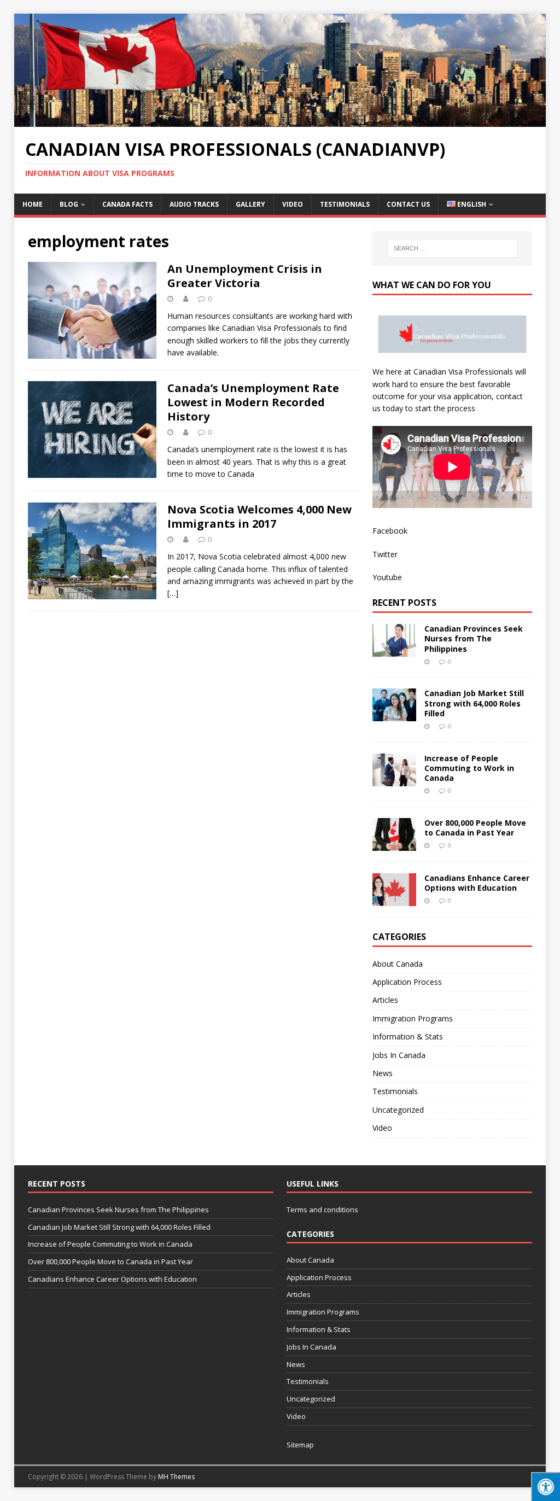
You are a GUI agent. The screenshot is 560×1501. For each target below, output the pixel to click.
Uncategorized (398, 1110)
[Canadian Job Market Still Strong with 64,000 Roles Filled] (394, 715)
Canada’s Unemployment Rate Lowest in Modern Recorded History (253, 402)
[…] (172, 593)
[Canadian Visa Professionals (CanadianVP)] (280, 120)
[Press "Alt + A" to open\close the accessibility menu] (545, 1486)
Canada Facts (127, 204)
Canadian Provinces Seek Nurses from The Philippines (473, 638)
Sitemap (300, 1445)
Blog (69, 204)
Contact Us (408, 204)
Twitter (385, 554)
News (382, 1073)
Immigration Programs (412, 1018)
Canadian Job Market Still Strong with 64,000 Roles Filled (474, 703)
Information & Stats (407, 1036)
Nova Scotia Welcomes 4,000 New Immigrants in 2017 (259, 516)
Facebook (389, 530)
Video (292, 204)
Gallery (250, 204)
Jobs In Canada (398, 1055)
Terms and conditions (322, 1209)
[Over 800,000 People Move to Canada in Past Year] (394, 844)
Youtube (387, 577)
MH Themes (176, 1476)
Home (32, 204)
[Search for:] (452, 248)
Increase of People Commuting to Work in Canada (469, 768)
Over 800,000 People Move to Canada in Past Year (475, 827)
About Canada (397, 964)
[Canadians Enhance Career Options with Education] (394, 899)
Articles (385, 1000)
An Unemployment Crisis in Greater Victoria (244, 275)
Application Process (407, 982)
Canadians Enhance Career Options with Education (476, 883)
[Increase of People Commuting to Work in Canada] (394, 779)
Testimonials (345, 204)
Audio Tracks (194, 204)
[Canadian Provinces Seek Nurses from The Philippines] (394, 650)
